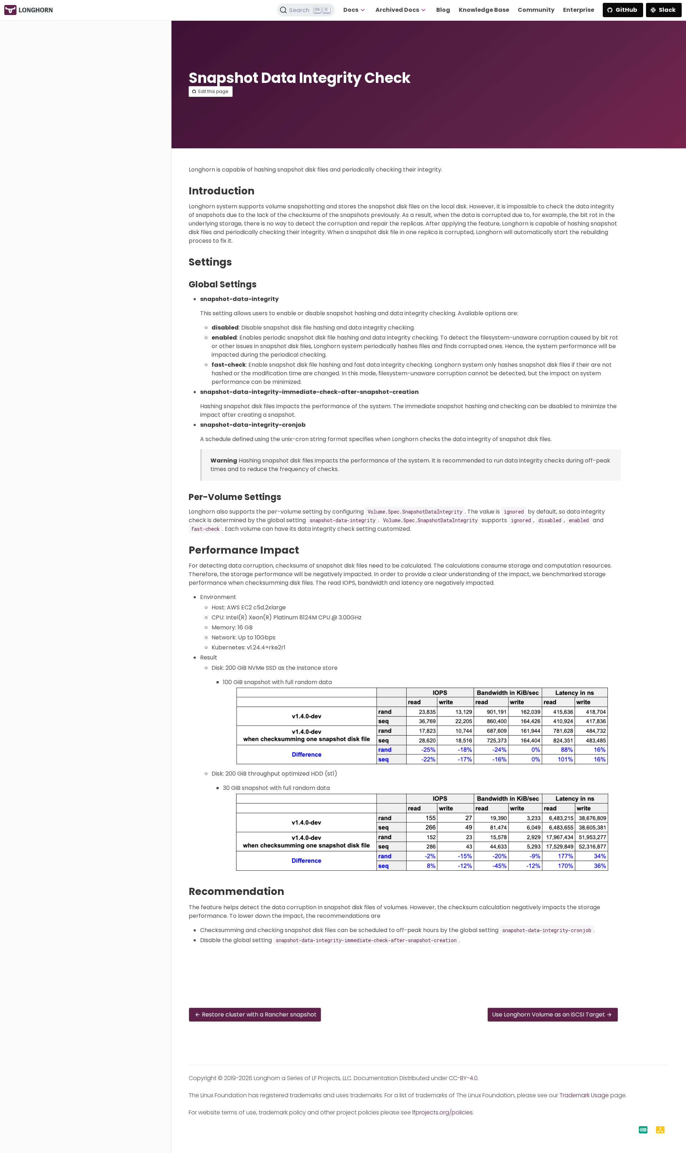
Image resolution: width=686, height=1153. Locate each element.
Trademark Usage (584, 1095)
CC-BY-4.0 (463, 1078)
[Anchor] (261, 191)
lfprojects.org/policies (442, 1112)
